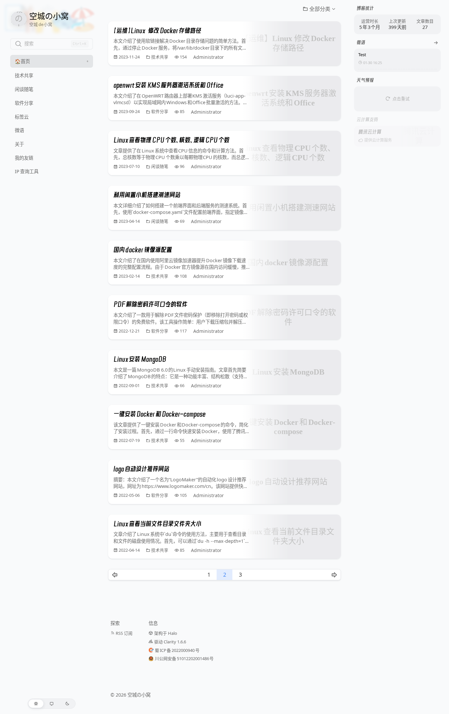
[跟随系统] (51, 704)
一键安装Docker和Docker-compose (159, 414)
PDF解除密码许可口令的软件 (150, 304)
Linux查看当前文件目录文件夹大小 (157, 524)
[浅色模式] (36, 704)
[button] (319, 8)
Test (362, 55)
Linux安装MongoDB (139, 359)
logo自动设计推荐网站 (141, 469)
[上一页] (114, 574)
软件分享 (159, 111)
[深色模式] (67, 704)
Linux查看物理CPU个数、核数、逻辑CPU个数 (171, 140)
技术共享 (159, 57)
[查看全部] (436, 42)
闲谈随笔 (159, 166)
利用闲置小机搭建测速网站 (146, 195)
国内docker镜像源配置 (142, 250)
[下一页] (334, 574)
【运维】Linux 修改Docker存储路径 (157, 31)
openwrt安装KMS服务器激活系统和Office (168, 85)
